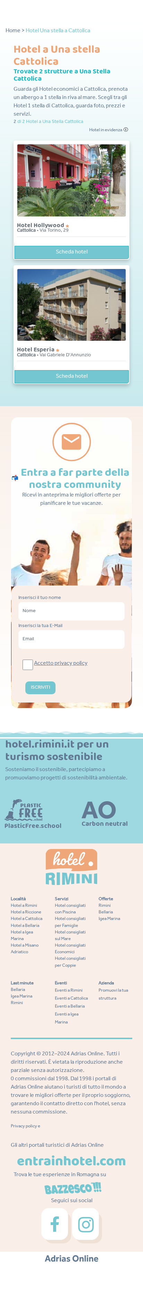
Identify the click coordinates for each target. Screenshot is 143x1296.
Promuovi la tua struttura (113, 995)
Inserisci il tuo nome (39, 598)
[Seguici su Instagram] (87, 1226)
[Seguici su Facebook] (56, 1226)
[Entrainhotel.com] (71, 1160)
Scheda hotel (71, 252)
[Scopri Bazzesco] (72, 1188)
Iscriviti (40, 687)
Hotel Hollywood (41, 225)
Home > (15, 31)
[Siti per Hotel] (72, 1258)
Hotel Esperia (36, 350)
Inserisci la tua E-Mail (40, 626)
